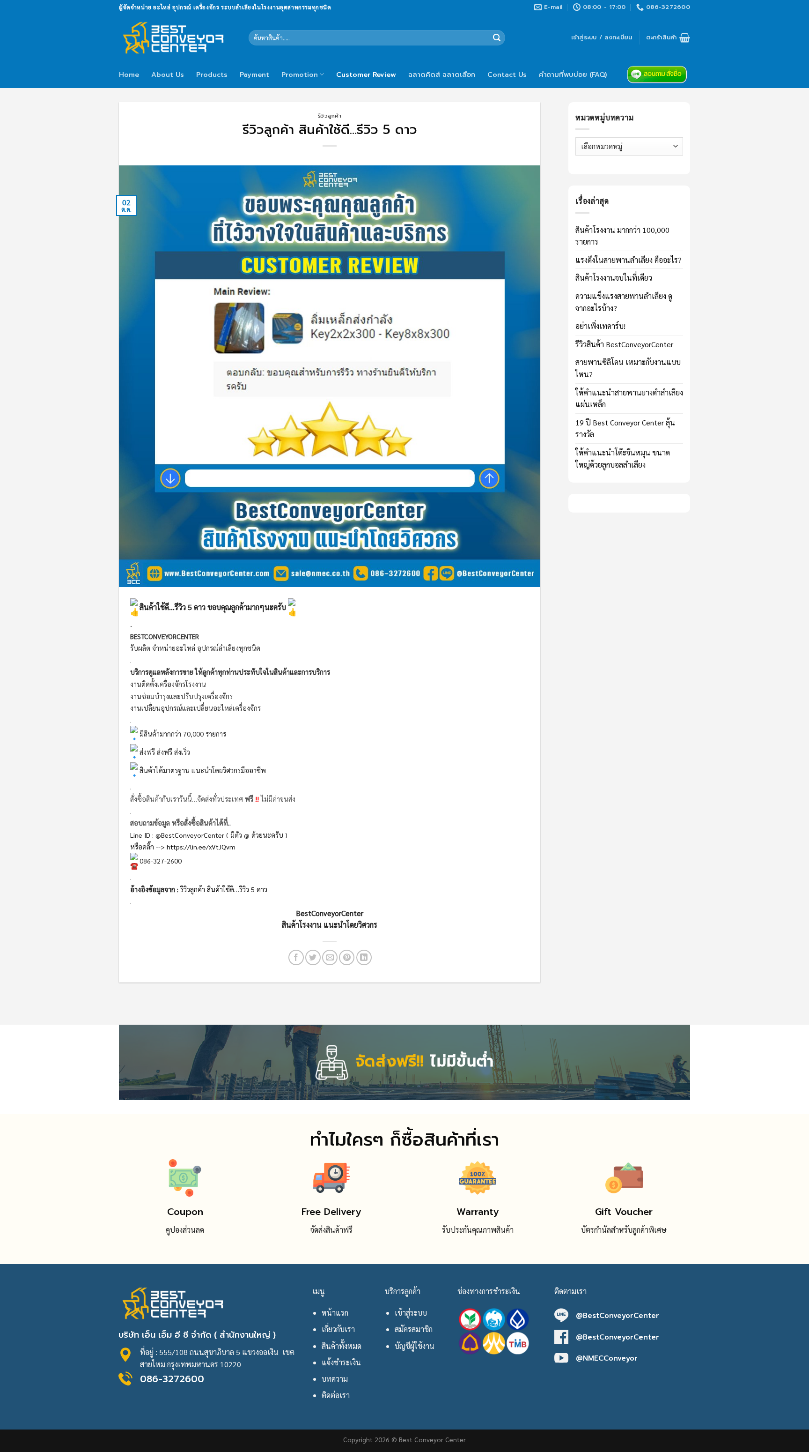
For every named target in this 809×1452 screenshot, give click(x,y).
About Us (167, 74)
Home (129, 74)
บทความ (335, 1379)
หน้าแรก (335, 1313)
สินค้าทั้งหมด (341, 1346)
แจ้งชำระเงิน (341, 1362)
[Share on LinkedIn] (364, 957)
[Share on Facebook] (296, 957)
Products (212, 74)
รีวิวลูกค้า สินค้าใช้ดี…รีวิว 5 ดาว (223, 889)
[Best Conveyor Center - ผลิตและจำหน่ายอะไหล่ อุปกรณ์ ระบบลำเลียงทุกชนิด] (177, 37)
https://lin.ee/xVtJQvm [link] (201, 846)
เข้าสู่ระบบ (411, 1313)
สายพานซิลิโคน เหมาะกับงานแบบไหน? (628, 368)
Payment (254, 74)
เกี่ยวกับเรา (338, 1329)
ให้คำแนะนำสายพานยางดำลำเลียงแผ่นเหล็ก (629, 398)
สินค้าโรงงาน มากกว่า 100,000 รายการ (622, 236)
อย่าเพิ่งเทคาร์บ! (600, 326)
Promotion (299, 74)
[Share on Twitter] (313, 957)
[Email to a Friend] (330, 957)
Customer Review (366, 74)
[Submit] (497, 38)
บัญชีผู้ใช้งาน (414, 1346)
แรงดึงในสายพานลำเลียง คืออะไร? (628, 260)
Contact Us (507, 74)
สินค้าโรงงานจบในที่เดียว (613, 278)
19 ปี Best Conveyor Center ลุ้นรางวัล (625, 428)
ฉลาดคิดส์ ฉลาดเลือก (441, 74)
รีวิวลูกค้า (330, 116)
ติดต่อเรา (336, 1395)
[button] (329, 919)
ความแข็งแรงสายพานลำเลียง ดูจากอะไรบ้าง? (623, 302)
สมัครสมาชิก (414, 1329)
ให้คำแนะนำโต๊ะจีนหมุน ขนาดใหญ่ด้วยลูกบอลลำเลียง (622, 458)
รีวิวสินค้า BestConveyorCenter (624, 344)
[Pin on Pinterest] (346, 957)
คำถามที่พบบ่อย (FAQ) (573, 74)
